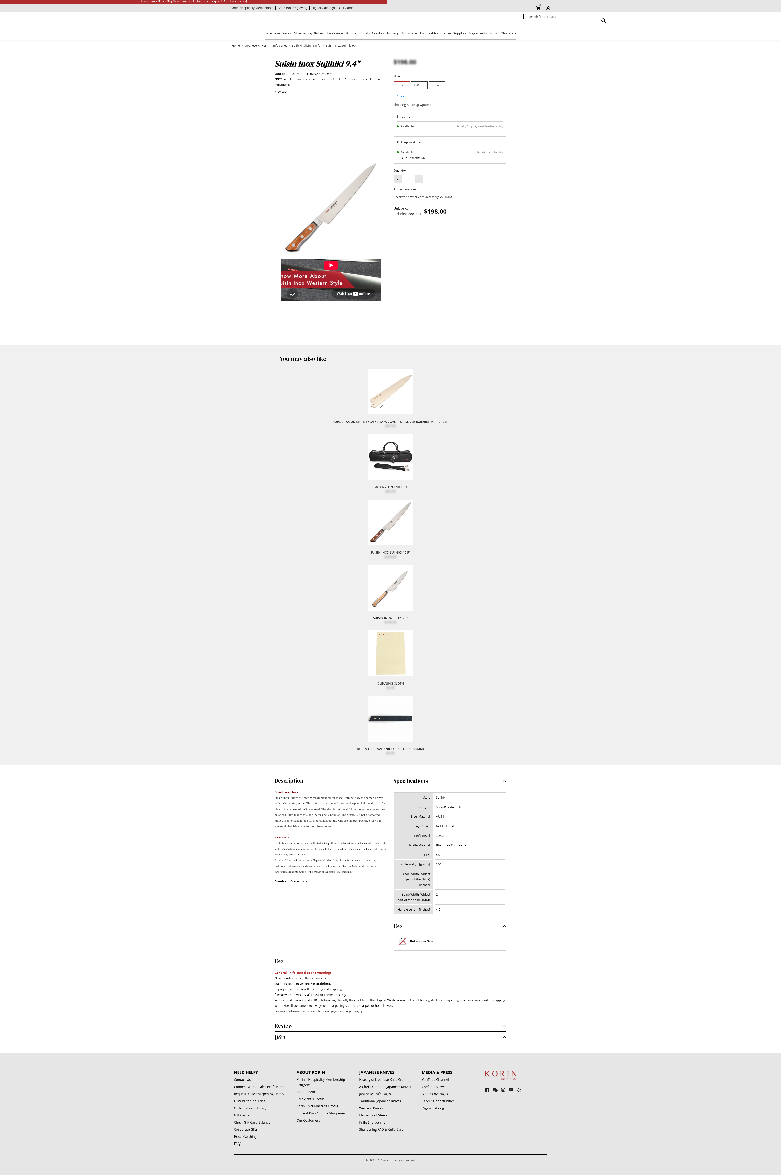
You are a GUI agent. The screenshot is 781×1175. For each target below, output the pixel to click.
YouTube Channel (435, 1079)
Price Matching (245, 1136)
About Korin (306, 1092)
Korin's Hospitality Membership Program (321, 1082)
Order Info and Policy (250, 1108)
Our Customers (308, 1120)
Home (236, 45)
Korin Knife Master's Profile (317, 1106)
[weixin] (495, 1089)
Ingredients (478, 33)
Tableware (335, 33)
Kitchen (352, 33)
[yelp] (519, 1089)
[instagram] (503, 1089)
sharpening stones (342, 1005)
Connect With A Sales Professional (260, 1087)
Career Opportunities (438, 1101)
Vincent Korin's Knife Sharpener (321, 1113)
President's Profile (311, 1099)
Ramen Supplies (453, 33)
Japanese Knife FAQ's (375, 1094)
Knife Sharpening (372, 1122)
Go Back (281, 91)
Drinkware (409, 33)
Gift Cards (346, 8)
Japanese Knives (278, 33)
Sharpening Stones (309, 33)
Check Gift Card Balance (252, 1122)
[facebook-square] (487, 1089)
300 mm (437, 85)
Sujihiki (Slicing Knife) (306, 45)
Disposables (429, 33)
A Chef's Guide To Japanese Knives (385, 1087)
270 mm (419, 85)
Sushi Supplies (372, 33)
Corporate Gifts (246, 1129)
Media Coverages (435, 1094)
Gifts (494, 33)
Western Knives (371, 1108)
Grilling (392, 33)
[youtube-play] (511, 1089)
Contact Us (242, 1079)
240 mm (402, 85)
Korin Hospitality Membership (252, 8)
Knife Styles (279, 45)
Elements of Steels (373, 1115)
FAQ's (238, 1143)
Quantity (400, 170)
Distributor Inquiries (249, 1101)
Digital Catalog (433, 1108)
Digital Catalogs (323, 8)
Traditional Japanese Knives (380, 1101)
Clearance (508, 33)
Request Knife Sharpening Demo (259, 1094)
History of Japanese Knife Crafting (384, 1079)
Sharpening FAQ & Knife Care (381, 1129)
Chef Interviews (433, 1087)
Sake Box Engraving (292, 8)
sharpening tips (353, 1011)
